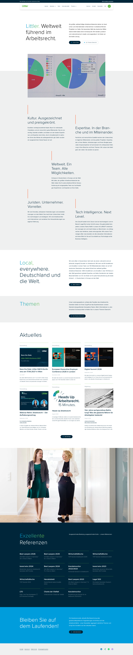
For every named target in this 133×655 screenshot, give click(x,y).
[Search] (109, 6)
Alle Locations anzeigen (107, 1)
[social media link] (101, 649)
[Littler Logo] (31, 6)
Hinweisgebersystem (43, 649)
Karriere (88, 6)
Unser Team (76, 42)
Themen (73, 6)
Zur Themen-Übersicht (91, 42)
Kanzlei (46, 6)
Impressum (27, 649)
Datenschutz (34, 649)
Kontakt (94, 6)
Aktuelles (52, 6)
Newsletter (100, 6)
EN (105, 6)
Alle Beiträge (68, 436)
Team (59, 6)
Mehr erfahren (76, 284)
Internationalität (65, 6)
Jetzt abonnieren (77, 632)
